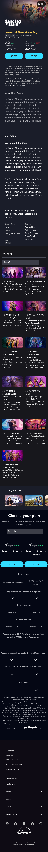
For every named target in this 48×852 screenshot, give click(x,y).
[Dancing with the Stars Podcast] (14, 500)
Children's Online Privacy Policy (15, 760)
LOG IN (41, 4)
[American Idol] (34, 500)
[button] (24, 784)
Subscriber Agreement (12, 769)
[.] (7, 823)
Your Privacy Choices (12, 774)
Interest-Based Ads (11, 778)
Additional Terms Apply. (17, 85)
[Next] (44, 500)
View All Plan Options (14, 93)
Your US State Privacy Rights (14, 764)
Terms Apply (9, 697)
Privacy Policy (10, 755)
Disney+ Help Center (30, 727)
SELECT (14, 56)
